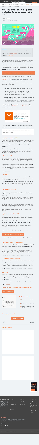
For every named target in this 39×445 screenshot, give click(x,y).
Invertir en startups (17, 1)
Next (31, 322)
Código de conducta (33, 410)
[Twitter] (1, 426)
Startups (27, 4)
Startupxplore (16, 6)
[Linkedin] (7, 426)
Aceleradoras (12, 409)
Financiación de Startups (14, 401)
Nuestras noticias (10, 6)
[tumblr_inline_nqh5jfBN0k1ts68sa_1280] (17, 34)
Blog (22, 1)
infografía (4, 20)
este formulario (10, 55)
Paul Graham (14, 105)
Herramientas (22, 4)
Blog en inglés (22, 401)
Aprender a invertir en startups (14, 4)
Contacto (21, 406)
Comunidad (4, 6)
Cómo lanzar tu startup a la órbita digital (27, 303)
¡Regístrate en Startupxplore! (8, 291)
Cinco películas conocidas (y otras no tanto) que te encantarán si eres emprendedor (18, 72)
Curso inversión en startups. (14, 402)
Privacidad (31, 412)
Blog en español (22, 402)
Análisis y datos (4, 4)
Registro (34, 2)
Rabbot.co (8, 284)
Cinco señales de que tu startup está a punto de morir (13, 234)
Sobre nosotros (22, 404)
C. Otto (4, 298)
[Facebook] (3, 426)
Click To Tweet (29, 134)
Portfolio (31, 4)
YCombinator (15, 20)
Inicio (11, 1)
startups (9, 20)
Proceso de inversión (33, 403)
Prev (4, 322)
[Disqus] (18, 342)
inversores (11, 407)
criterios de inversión (13, 53)
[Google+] (5, 426)
